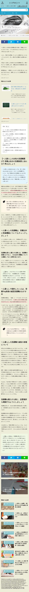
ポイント (5, 27)
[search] (26, 10)
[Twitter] (11, 41)
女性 (8, 27)
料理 (2, 13)
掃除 (16, 13)
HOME (3, 35)
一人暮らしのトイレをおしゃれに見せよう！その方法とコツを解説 (21, 524)
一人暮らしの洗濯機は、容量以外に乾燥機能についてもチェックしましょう (14, 134)
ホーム (2, 6)
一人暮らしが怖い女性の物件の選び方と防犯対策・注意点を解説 (21, 543)
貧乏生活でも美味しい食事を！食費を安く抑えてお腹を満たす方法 (21, 553)
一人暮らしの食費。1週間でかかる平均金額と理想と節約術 (21, 505)
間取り (13, 13)
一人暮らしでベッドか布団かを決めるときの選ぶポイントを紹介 (21, 572)
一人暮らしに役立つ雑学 (10, 6)
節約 (5, 13)
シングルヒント (14, 3)
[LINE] (24, 41)
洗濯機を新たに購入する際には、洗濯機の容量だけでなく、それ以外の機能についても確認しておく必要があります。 (15, 139)
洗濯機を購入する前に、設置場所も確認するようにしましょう (14, 151)
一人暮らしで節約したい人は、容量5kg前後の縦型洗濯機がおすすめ (14, 144)
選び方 (19, 27)
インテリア (8, 13)
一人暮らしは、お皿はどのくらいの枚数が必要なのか (21, 514)
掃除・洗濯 (11, 27)
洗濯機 (15, 27)
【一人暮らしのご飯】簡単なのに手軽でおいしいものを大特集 (21, 562)
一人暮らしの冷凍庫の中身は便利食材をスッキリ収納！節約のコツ (21, 533)
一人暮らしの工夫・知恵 (22, 6)
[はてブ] (18, 41)
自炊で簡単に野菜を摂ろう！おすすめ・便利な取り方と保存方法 (18, 88)
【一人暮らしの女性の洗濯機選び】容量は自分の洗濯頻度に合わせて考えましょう (14, 130)
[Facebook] (4, 41)
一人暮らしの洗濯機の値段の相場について (12, 147)
